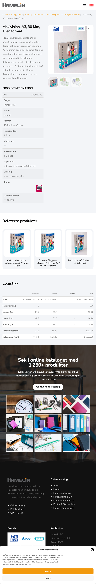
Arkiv (20, 14)
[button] (92, 550)
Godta (48, 571)
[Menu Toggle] (84, 5)
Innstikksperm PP (55, 14)
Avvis (48, 578)
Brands (12, 528)
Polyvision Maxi (72, 14)
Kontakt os (56, 528)
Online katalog (9, 14)
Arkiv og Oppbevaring (35, 14)
